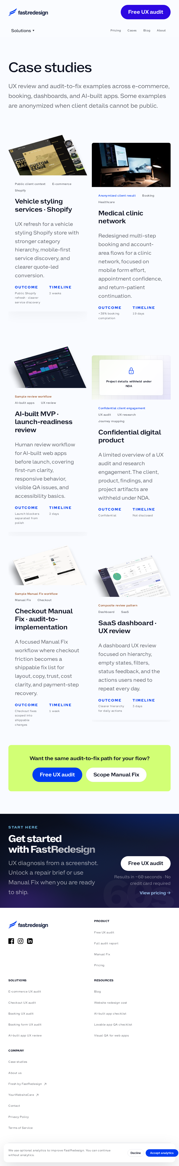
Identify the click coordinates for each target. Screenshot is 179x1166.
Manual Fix (102, 954)
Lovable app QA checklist (113, 1024)
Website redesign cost (110, 1003)
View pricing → (155, 892)
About (161, 30)
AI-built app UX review (25, 1035)
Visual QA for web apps (111, 1035)
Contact (14, 1106)
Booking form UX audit (25, 1024)
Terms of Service (20, 1128)
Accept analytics (162, 1153)
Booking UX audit (21, 1014)
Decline (136, 1153)
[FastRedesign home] (28, 12)
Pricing (115, 30)
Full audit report (106, 943)
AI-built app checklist (110, 1014)
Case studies (17, 1062)
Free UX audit (145, 12)
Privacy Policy (18, 1117)
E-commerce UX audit (24, 991)
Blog (146, 30)
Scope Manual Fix (116, 774)
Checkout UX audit (22, 1003)
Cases (132, 30)
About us (14, 1073)
